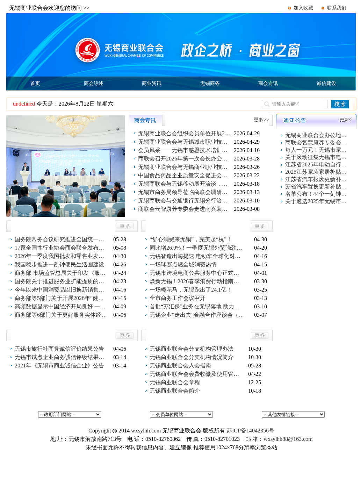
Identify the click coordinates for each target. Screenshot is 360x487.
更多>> (261, 119)
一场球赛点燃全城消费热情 (183, 264)
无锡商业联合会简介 (175, 391)
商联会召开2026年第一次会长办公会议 (185, 159)
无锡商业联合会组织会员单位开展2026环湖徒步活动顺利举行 (185, 133)
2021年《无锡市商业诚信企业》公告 (59, 365)
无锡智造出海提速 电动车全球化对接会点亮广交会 (197, 256)
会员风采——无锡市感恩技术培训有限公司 (185, 150)
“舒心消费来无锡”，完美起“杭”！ (191, 239)
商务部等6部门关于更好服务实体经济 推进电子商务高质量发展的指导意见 (62, 315)
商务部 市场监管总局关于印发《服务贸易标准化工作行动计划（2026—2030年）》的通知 (62, 273)
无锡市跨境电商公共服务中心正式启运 (197, 273)
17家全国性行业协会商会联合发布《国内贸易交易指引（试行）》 (62, 248)
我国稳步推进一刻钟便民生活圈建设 (59, 264)
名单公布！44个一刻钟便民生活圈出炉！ (316, 194)
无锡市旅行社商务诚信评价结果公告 (59, 349)
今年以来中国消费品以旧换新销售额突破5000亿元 (62, 290)
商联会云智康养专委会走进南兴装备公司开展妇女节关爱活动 (185, 209)
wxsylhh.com (146, 431)
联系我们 (336, 7)
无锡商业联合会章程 (175, 382)
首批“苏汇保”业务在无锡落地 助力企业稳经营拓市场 (197, 306)
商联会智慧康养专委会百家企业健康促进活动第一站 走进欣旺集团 (316, 142)
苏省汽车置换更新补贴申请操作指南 (316, 186)
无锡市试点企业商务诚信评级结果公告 (62, 357)
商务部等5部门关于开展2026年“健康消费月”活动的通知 (62, 298)
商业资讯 (151, 83)
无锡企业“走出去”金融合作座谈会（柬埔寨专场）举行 (197, 315)
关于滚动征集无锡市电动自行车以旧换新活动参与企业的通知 (316, 157)
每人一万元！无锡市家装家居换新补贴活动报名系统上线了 (316, 150)
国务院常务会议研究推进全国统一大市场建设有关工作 (62, 239)
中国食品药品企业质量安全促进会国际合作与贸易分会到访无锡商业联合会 (185, 175)
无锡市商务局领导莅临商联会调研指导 (185, 192)
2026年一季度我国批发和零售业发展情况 (62, 256)
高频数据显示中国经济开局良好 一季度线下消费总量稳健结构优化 (62, 306)
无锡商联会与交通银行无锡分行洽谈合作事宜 (185, 200)
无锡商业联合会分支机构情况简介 (191, 357)
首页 (35, 83)
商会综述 (93, 83)
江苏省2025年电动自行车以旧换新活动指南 (316, 164)
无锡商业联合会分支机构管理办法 (191, 349)
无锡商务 (210, 83)
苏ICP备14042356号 (250, 431)
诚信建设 (326, 83)
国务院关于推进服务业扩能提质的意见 (62, 281)
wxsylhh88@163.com (288, 439)
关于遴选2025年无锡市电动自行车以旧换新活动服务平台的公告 (316, 201)
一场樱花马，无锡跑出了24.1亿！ (191, 290)
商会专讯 (268, 83)
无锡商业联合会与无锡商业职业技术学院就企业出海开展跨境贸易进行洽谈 (185, 167)
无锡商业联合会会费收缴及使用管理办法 (197, 374)
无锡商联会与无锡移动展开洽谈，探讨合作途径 (185, 184)
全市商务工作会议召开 (178, 298)
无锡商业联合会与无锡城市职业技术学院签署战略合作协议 (185, 142)
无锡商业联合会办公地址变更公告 (316, 135)
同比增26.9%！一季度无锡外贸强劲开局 (197, 248)
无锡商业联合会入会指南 (180, 365)
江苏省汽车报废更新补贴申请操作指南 (316, 179)
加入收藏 (303, 7)
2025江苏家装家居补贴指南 (316, 172)
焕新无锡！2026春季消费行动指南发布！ (197, 281)
